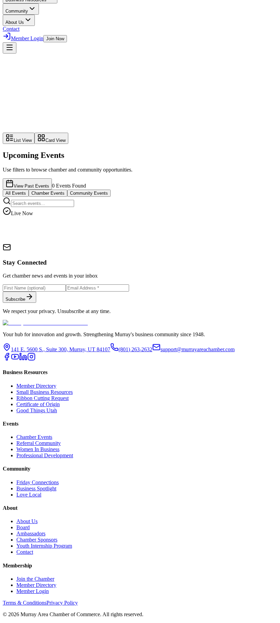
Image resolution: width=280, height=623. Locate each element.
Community (16, 11)
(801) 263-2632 (135, 349)
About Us (14, 22)
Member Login (27, 38)
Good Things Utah (36, 410)
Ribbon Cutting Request (42, 398)
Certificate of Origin (38, 404)
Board (23, 527)
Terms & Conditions (24, 603)
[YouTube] (15, 359)
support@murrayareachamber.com (197, 349)
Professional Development (44, 455)
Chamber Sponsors (36, 540)
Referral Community (38, 443)
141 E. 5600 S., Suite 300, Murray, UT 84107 (60, 349)
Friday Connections (37, 482)
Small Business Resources (44, 392)
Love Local (28, 495)
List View (23, 140)
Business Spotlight (36, 488)
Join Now (55, 38)
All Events (15, 193)
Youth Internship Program (44, 546)
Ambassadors (30, 533)
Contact (11, 29)
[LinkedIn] (23, 359)
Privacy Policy (62, 603)
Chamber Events (48, 193)
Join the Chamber (35, 579)
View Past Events (31, 186)
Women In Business (37, 449)
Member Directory (36, 386)
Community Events (89, 193)
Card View (55, 140)
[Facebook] (7, 359)
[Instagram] (31, 359)
